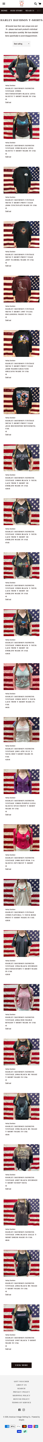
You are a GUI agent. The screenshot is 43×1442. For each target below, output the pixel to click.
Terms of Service (21, 1402)
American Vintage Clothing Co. (20, 1417)
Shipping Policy (21, 1395)
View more (21, 1365)
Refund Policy (21, 1399)
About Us (21, 1385)
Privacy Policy (21, 1392)
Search (30, 10)
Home (4, 10)
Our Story (16, 10)
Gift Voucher (21, 1381)
